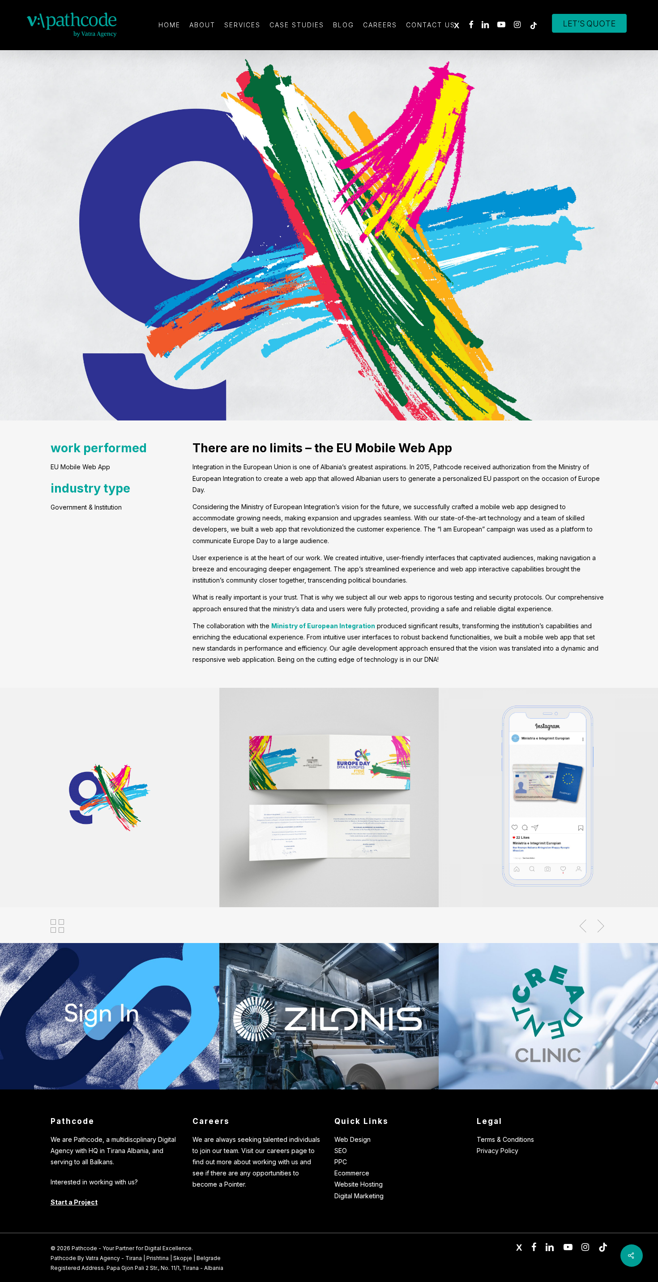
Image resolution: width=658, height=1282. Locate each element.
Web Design (352, 1139)
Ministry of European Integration (323, 626)
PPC (340, 1162)
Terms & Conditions (505, 1139)
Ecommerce (351, 1173)
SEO (340, 1150)
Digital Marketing (359, 1196)
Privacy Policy (497, 1150)
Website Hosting (358, 1184)
